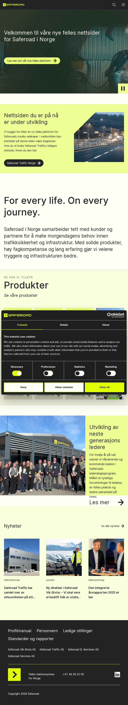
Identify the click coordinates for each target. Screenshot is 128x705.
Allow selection (64, 387)
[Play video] (123, 88)
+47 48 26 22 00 (73, 674)
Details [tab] (64, 324)
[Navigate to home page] (13, 4)
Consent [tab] (22, 324)
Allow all (105, 387)
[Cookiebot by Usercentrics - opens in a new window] (109, 315)
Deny (23, 387)
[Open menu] (123, 4)
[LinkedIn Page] (117, 674)
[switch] (48, 373)
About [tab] (106, 324)
